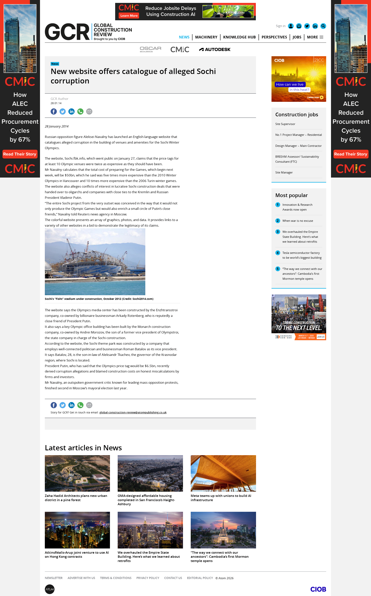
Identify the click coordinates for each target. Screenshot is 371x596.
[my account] (291, 26)
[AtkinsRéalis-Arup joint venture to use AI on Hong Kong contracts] (77, 530)
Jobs (297, 37)
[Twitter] (307, 26)
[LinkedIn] (315, 26)
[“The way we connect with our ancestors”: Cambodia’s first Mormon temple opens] (223, 530)
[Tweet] (63, 111)
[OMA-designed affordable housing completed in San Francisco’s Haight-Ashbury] (150, 473)
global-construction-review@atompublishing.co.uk (133, 412)
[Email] (299, 26)
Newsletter (54, 578)
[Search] (323, 26)
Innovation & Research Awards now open (297, 207)
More (312, 37)
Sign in (281, 26)
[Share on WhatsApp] (80, 111)
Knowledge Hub (239, 37)
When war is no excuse (298, 221)
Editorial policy (200, 578)
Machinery (206, 37)
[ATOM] (115, 589)
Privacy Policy (147, 578)
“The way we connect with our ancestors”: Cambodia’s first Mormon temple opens (302, 274)
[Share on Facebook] (54, 111)
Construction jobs (296, 114)
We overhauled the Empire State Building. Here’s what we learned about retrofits (300, 236)
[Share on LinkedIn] (71, 111)
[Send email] (89, 111)
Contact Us (173, 578)
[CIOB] (256, 589)
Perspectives (274, 37)
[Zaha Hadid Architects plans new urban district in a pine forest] (77, 473)
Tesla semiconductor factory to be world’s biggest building (302, 255)
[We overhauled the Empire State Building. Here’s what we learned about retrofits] (150, 530)
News (184, 37)
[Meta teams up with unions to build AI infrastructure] (223, 473)
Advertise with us (81, 578)
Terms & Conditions (115, 578)
